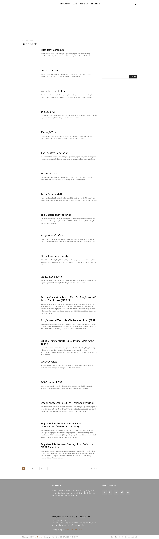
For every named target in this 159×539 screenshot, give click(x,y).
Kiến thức (84, 4)
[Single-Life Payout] (38, 283)
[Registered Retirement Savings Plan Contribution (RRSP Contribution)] (38, 430)
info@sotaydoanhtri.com (73, 530)
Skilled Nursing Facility (54, 256)
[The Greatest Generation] (38, 159)
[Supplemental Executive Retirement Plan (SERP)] (38, 327)
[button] (134, 4)
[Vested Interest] (38, 77)
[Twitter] (122, 492)
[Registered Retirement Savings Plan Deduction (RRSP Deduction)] (38, 451)
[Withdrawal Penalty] (38, 56)
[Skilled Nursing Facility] (38, 263)
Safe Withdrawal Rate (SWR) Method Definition (68, 402)
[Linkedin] (110, 492)
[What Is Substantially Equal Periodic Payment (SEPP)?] (38, 347)
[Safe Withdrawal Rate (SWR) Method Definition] (38, 409)
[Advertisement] (79, 24)
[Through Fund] (38, 139)
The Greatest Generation (54, 152)
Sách (75, 4)
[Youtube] (128, 492)
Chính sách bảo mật (131, 537)
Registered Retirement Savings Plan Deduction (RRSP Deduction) (67, 446)
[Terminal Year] (38, 180)
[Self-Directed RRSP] (38, 389)
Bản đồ (80, 525)
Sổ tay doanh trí (57, 491)
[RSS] (116, 492)
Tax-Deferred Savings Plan (56, 214)
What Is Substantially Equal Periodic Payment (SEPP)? (67, 342)
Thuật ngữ (65, 4)
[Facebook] (104, 492)
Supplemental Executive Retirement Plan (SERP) (68, 320)
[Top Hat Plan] (38, 118)
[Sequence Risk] (38, 368)
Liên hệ (121, 537)
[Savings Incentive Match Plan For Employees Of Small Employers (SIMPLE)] (38, 304)
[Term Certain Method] (38, 201)
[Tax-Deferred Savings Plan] (38, 221)
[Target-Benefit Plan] (38, 242)
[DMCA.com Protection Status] (68, 512)
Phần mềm (95, 4)
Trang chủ (25, 41)
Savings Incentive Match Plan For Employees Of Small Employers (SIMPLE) (68, 299)
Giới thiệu (114, 537)
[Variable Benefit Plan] (38, 98)
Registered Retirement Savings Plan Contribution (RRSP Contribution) (61, 425)
